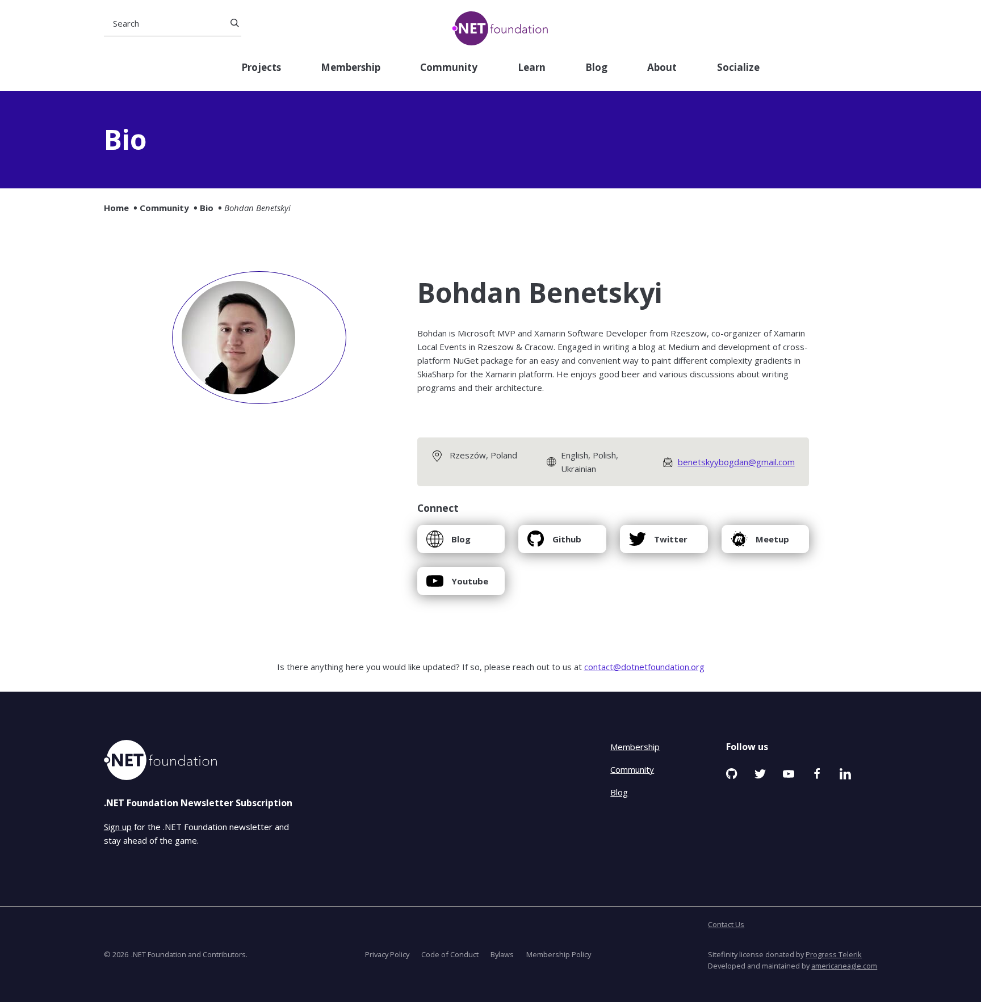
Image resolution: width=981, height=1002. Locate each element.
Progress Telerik (834, 954)
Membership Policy (558, 954)
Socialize (738, 68)
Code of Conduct (450, 954)
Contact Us (726, 924)
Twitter (657, 543)
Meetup (759, 543)
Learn (532, 68)
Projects (261, 68)
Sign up (118, 826)
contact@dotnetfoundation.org (644, 666)
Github (554, 543)
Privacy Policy (387, 954)
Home (116, 207)
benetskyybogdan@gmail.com (736, 462)
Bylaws (502, 954)
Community (448, 68)
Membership (350, 68)
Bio (206, 207)
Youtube (457, 585)
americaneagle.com (844, 966)
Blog (596, 68)
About (662, 68)
